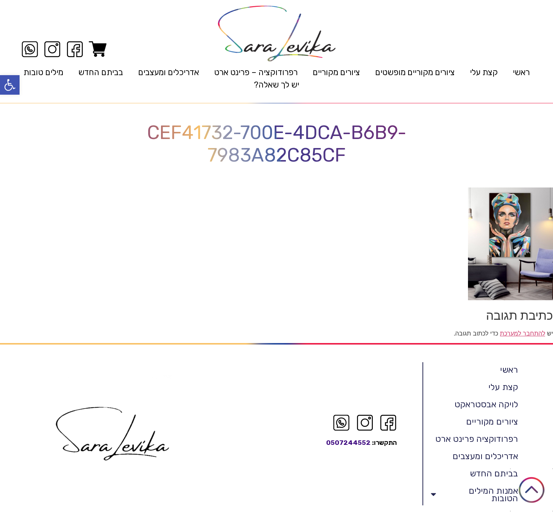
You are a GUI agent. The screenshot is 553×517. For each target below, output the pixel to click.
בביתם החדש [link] (100, 72)
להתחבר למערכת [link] (522, 333)
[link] (10, 85)
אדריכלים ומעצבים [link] (168, 72)
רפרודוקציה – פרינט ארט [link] (256, 72)
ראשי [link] (521, 72)
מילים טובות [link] (43, 72)
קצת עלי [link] (484, 72)
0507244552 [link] (348, 442)
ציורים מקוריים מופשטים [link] (415, 72)
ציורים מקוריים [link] (336, 72)
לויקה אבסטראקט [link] (486, 404)
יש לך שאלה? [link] (276, 85)
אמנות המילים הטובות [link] (493, 494)
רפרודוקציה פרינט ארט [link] (476, 439)
